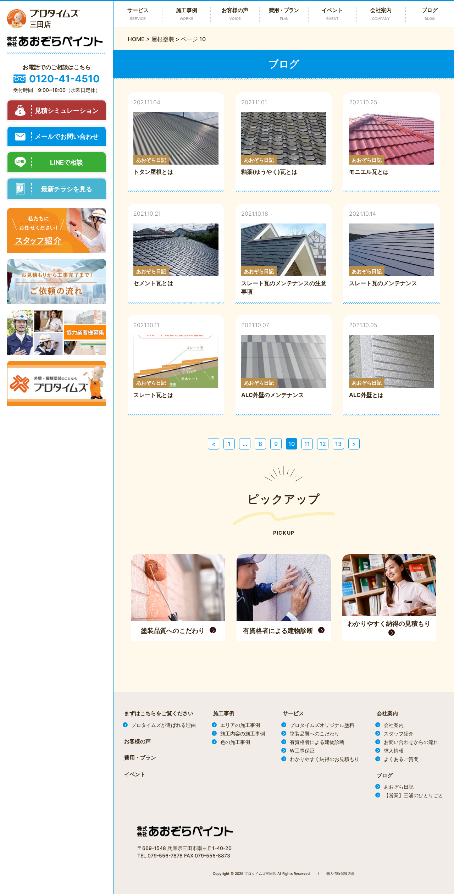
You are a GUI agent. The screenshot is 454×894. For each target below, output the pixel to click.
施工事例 (223, 713)
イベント (332, 14)
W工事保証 (302, 750)
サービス (293, 713)
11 (307, 443)
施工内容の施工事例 (242, 733)
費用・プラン (284, 14)
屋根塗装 (162, 39)
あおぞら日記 (399, 787)
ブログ (430, 14)
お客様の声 (235, 14)
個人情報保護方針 (340, 873)
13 (338, 443)
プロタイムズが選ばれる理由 (163, 725)
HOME (136, 39)
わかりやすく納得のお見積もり (324, 759)
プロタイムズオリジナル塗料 (322, 725)
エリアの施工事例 (240, 725)
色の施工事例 (235, 742)
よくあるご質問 (401, 759)
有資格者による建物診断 (317, 742)
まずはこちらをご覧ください (158, 713)
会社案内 (381, 14)
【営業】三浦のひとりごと (413, 795)
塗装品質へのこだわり (314, 733)
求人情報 (394, 750)
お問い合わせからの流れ (411, 742)
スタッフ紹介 (399, 733)
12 (323, 443)
